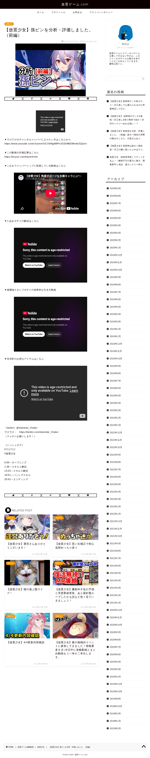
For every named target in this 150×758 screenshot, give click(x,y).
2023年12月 (116, 344)
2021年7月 (115, 558)
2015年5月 (115, 728)
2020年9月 (115, 632)
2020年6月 (115, 654)
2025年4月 (115, 225)
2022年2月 (115, 506)
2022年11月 (116, 440)
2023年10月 (116, 358)
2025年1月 (115, 247)
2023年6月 (115, 388)
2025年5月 (115, 218)
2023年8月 (115, 373)
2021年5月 (115, 573)
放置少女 (9, 24)
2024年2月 (115, 329)
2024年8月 (115, 284)
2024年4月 (115, 314)
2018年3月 (115, 713)
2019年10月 (116, 691)
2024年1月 (115, 336)
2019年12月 (116, 684)
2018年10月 (116, 706)
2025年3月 (115, 233)
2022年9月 (115, 454)
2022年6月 (115, 477)
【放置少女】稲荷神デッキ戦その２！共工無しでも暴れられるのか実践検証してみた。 (127, 105)
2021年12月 (116, 521)
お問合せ (77, 12)
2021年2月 (115, 595)
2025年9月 (115, 188)
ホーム (40, 12)
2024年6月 (115, 299)
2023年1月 (115, 425)
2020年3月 (115, 669)
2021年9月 (115, 543)
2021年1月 (115, 602)
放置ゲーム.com (75, 4)
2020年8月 (115, 639)
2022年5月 (115, 484)
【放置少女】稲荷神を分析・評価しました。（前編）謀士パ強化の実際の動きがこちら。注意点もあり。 (127, 135)
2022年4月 (115, 491)
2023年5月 (115, 395)
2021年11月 (116, 528)
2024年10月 (116, 270)
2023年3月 (115, 410)
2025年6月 (115, 210)
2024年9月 (115, 277)
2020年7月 (115, 647)
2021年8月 (115, 551)
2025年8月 (115, 196)
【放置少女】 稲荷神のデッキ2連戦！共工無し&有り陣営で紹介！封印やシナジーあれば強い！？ (127, 120)
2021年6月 (115, 565)
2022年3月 (115, 499)
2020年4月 (115, 661)
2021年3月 (115, 588)
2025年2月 (115, 240)
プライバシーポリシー (101, 12)
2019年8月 (115, 698)
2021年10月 (116, 536)
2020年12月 (116, 610)
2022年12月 (116, 432)
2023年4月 (115, 403)
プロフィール (58, 12)
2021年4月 (115, 580)
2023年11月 (116, 351)
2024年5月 (115, 307)
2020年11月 (116, 617)
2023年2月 (115, 417)
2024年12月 (116, 255)
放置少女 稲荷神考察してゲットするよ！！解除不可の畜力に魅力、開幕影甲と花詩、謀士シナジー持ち (127, 161)
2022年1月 (115, 514)
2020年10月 (116, 625)
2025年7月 (115, 203)
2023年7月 (115, 381)
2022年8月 (115, 462)
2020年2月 (115, 676)
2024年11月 (116, 262)
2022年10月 (116, 447)
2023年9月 (115, 366)
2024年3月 (115, 321)
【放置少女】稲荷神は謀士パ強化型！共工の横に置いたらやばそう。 (127, 148)
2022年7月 (115, 469)
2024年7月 (115, 292)
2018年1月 (115, 721)
